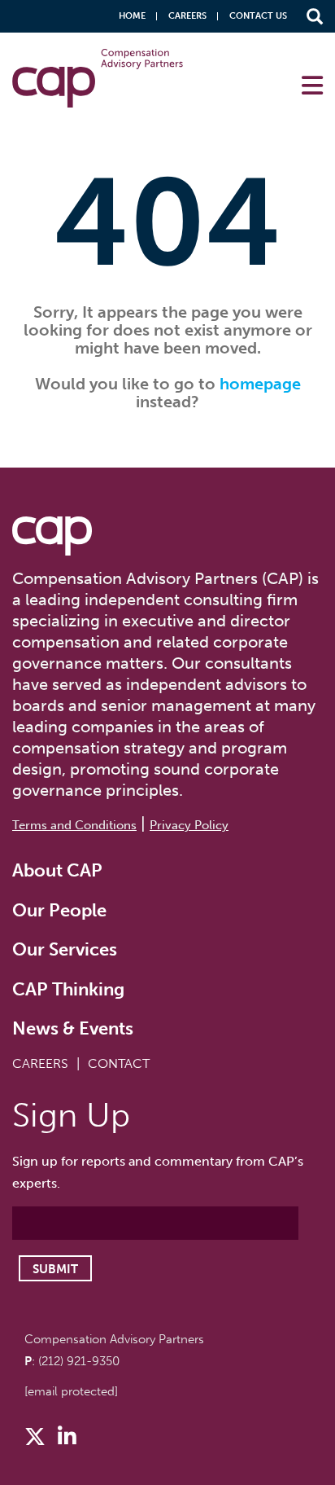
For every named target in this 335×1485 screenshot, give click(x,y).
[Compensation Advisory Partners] (52, 536)
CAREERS (40, 1063)
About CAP (57, 870)
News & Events (72, 1028)
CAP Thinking (68, 989)
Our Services (64, 949)
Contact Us (258, 16)
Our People (59, 910)
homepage (260, 384)
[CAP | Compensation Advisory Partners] (97, 78)
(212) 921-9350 (79, 1361)
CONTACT (119, 1063)
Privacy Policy (189, 825)
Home (132, 16)
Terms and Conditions (74, 825)
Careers (187, 16)
